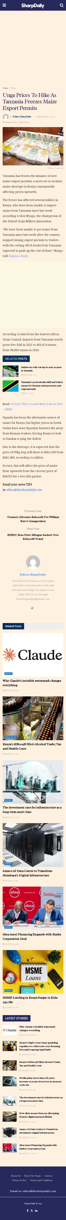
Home (5, 88)
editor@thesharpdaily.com (24, 490)
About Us (16, 1175)
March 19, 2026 (29, 375)
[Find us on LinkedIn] (36, 1211)
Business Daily (18, 256)
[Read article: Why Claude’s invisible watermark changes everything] (33, 655)
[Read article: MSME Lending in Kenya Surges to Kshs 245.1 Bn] (33, 972)
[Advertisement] (33, 47)
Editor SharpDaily (22, 116)
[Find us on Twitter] (31, 1211)
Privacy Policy (19, 1180)
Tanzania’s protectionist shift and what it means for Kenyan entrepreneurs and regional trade (42, 385)
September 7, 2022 (46, 116)
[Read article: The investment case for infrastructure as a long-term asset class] (33, 782)
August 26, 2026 (11, 690)
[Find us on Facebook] (27, 1211)
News (13, 88)
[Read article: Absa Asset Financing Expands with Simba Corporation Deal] (33, 908)
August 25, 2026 (11, 754)
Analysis (10, 737)
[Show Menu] (4, 5)
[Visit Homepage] (33, 5)
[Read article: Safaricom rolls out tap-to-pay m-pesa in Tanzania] (10, 371)
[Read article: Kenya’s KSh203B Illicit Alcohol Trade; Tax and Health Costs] (33, 718)
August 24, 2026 (11, 817)
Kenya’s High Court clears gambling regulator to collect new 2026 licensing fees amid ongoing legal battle (39, 1046)
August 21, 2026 (11, 881)
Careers (48, 1175)
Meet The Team (32, 1175)
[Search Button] (61, 5)
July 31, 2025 (28, 393)
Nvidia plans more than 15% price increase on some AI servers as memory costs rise (40, 1081)
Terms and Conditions (41, 1180)
